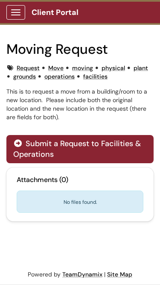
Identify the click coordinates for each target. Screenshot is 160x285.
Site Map (119, 274)
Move (56, 68)
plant (141, 68)
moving (82, 68)
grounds (24, 76)
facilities (95, 76)
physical (113, 68)
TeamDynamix (82, 274)
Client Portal (55, 12)
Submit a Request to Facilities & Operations (77, 148)
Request (28, 68)
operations (59, 76)
